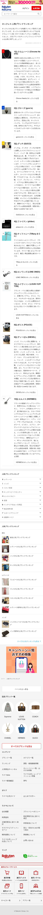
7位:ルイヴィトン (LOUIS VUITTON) (27, 285)
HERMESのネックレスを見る (26, 462)
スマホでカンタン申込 (7, 892)
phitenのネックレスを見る (25, 227)
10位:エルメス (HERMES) (25, 399)
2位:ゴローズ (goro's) (23, 108)
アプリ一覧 (26, 900)
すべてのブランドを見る (21, 746)
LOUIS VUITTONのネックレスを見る (27, 316)
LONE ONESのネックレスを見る (27, 277)
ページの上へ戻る (21, 689)
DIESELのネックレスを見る (26, 392)
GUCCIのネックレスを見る (25, 214)
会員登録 (36, 8)
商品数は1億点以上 (7, 879)
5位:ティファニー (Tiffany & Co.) (27, 234)
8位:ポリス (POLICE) (23, 324)
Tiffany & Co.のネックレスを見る (27, 263)
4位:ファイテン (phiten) (24, 221)
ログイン (25, 8)
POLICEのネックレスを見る (26, 330)
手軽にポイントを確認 (36, 892)
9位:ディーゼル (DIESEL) (25, 337)
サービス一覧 (6, 900)
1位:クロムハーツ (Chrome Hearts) (27, 52)
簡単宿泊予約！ (35, 879)
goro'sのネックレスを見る (25, 137)
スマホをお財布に (21, 892)
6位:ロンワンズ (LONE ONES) (27, 271)
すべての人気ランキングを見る (28, 641)
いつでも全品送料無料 (21, 879)
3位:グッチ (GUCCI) (22, 143)
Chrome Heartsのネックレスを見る (27, 99)
